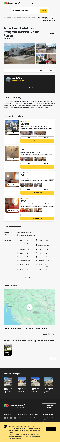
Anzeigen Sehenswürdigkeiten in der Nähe (37, 328)
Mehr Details (51, 128)
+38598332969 (29, 87)
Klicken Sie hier (19, 430)
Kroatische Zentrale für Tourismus (34, 420)
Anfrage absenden (37, 141)
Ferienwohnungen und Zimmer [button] (33, 3)
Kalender (29, 137)
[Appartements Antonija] (19, 54)
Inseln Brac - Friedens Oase (22, 417)
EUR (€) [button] (50, 3)
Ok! (51, 429)
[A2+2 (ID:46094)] (22, 210)
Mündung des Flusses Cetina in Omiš (49, 418)
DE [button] (45, 3)
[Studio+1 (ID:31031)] (22, 133)
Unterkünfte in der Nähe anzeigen (13, 328)
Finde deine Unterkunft (49, 406)
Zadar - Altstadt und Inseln (22, 420)
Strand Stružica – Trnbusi (48, 421)
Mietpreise (46, 137)
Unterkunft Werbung (34, 417)
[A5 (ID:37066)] (22, 159)
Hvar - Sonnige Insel (21, 422)
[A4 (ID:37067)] (22, 185)
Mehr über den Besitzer (29, 91)
